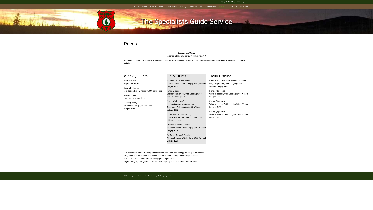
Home (136, 6)
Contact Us (232, 6)
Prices (222, 6)
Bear (152, 6)
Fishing (183, 6)
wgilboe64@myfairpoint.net (240, 2)
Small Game (171, 6)
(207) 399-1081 (226, 2)
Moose (144, 6)
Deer (161, 6)
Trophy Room (210, 6)
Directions (244, 6)
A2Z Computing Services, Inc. (166, 176)
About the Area (195, 6)
